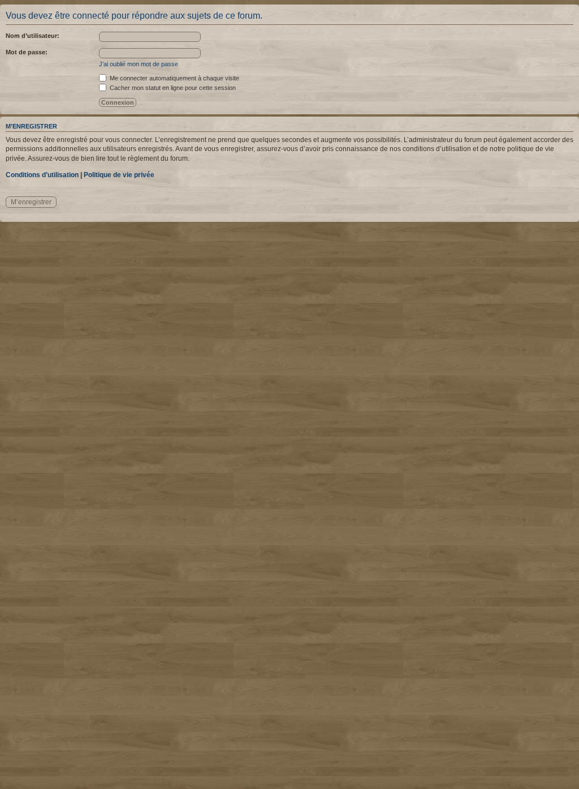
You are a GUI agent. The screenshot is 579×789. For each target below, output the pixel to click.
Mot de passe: (26, 52)
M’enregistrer (31, 202)
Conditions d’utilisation (42, 175)
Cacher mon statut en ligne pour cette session (172, 87)
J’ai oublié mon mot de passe (138, 64)
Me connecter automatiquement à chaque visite (173, 78)
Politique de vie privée (119, 175)
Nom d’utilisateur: (32, 35)
